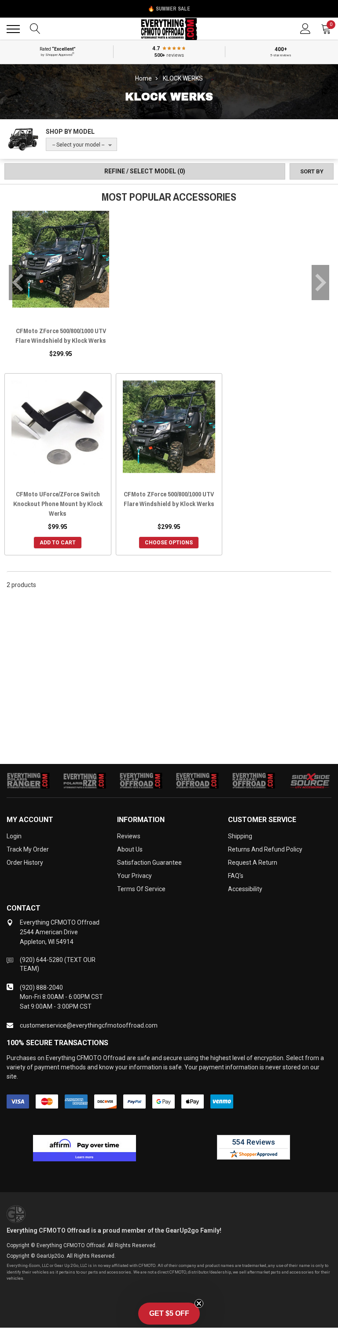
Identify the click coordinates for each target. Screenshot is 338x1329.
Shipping (240, 836)
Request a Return (252, 862)
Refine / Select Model (144, 171)
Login (14, 836)
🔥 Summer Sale (169, 8)
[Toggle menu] (13, 29)
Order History (25, 862)
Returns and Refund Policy (265, 849)
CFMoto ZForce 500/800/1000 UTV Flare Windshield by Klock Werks (60, 335)
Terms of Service (141, 888)
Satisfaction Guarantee (149, 862)
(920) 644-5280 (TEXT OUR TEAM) (58, 964)
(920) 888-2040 (41, 987)
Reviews (128, 836)
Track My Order (28, 849)
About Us (130, 849)
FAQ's (235, 875)
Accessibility (245, 888)
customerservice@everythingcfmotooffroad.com (89, 1025)
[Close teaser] (199, 1303)
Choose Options (169, 543)
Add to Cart (58, 543)
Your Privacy (134, 875)
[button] (169, 1314)
